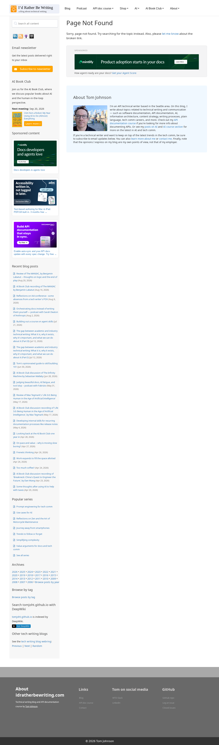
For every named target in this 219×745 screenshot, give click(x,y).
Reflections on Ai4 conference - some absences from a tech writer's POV (33, 297)
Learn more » (33, 123)
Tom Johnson (31, 706)
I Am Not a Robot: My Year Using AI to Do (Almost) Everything (37, 116)
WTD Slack (117, 697)
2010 (45, 578)
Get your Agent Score (124, 73)
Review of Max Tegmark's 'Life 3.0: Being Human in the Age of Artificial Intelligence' (35, 396)
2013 (22, 578)
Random (37, 645)
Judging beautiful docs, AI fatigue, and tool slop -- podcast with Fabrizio (34, 384)
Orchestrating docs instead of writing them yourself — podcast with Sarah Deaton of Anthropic (35, 312)
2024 (30, 571)
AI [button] (136, 8)
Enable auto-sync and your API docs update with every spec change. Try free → (35, 253)
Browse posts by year (47, 582)
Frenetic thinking (25, 452)
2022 (45, 571)
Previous (17, 645)
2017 (38, 575)
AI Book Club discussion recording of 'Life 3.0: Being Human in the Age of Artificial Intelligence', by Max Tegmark (35, 411)
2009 (53, 578)
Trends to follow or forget (29, 533)
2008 (14, 582)
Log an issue (168, 702)
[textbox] (35, 23)
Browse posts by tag (23, 597)
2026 (14, 571)
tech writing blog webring (36, 641)
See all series (22, 555)
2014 (14, 578)
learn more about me (143, 138)
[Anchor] (38, 47)
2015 (53, 575)
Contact (82, 707)
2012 (30, 578)
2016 (45, 575)
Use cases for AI (24, 512)
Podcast (82, 8)
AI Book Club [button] (154, 8)
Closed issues (169, 707)
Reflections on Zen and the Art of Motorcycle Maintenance (31, 520)
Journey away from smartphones (32, 527)
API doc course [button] (102, 8)
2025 (22, 571)
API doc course (86, 702)
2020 (14, 575)
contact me (165, 138)
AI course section (173, 126)
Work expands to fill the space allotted (35, 458)
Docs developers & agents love (29, 170)
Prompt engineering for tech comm (34, 506)
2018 (30, 575)
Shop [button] (123, 8)
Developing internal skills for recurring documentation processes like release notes (35, 422)
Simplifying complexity (27, 539)
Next (27, 645)
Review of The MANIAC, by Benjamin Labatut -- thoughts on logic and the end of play (35, 277)
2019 (22, 575)
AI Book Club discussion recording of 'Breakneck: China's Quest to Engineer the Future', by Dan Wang (34, 477)
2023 (38, 571)
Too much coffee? (25, 467)
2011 (38, 578)
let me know (170, 34)
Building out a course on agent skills (34, 321)
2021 (53, 571)
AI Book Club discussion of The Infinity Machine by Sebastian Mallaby (34, 374)
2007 (22, 582)
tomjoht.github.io (22, 616)
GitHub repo (168, 697)
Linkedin (116, 702)
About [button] (173, 8)
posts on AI (151, 126)
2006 (30, 582)
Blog (67, 8)
